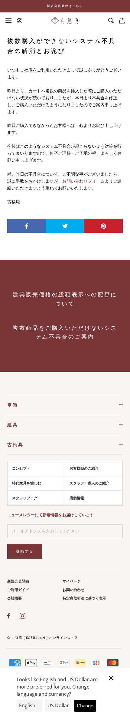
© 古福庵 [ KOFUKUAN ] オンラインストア (42, 637)
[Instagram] (22, 616)
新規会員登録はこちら (65, 6)
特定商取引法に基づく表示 (84, 598)
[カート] (122, 21)
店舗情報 (77, 498)
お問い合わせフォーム (83, 181)
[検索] (111, 20)
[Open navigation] (8, 20)
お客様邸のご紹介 (84, 468)
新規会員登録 (18, 581)
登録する (25, 551)
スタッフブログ (24, 498)
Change (85, 705)
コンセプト (21, 468)
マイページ (72, 581)
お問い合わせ (73, 590)
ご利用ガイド (18, 590)
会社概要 (14, 598)
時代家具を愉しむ (26, 483)
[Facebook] (8, 616)
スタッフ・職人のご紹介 (89, 483)
